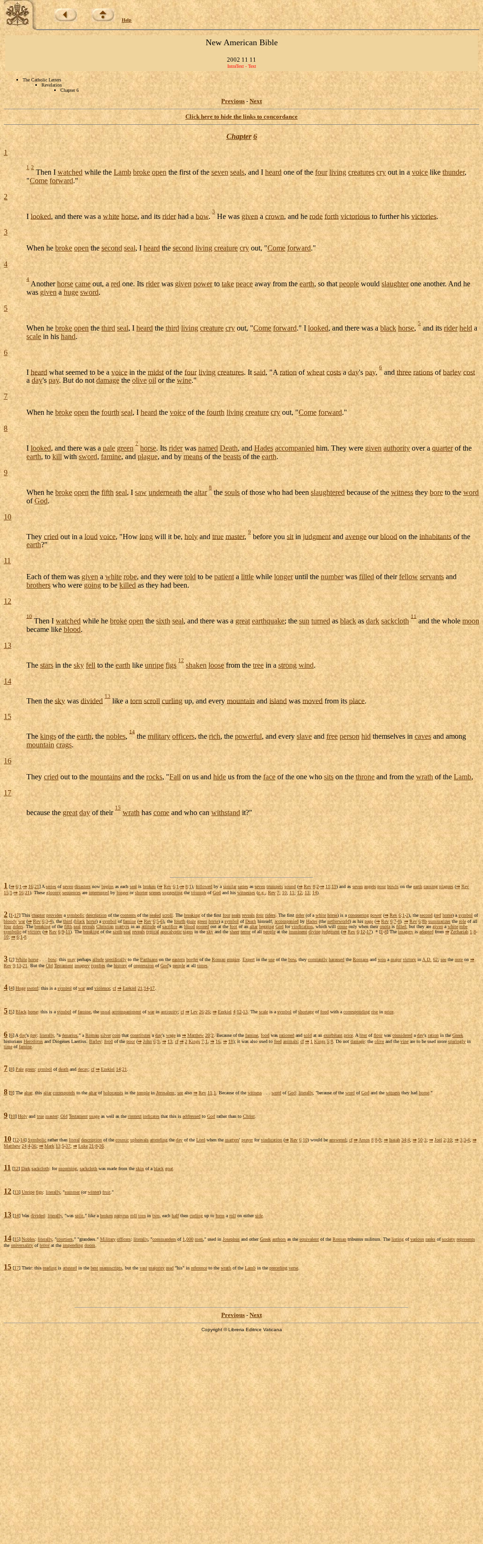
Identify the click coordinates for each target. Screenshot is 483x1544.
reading (50, 1267)
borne (424, 1092)
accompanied (294, 448)
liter (363, 1035)
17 (7, 793)
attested (70, 1267)
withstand (225, 812)
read (170, 1267)
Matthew (195, 1035)
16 (7, 761)
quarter (442, 448)
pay (370, 372)
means (192, 457)
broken (149, 886)
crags (64, 745)
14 (7, 681)
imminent (298, 931)
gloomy (53, 892)
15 (7, 716)
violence (102, 988)
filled (366, 577)
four (321, 172)
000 (189, 1239)
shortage (306, 1011)
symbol (465, 915)
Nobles (28, 1239)
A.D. (427, 959)
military (159, 736)
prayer (247, 1139)
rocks (154, 777)
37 (68, 1145)
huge (71, 292)
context (135, 1116)
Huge (20, 988)
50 (420, 1139)
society (448, 1239)
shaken (196, 665)
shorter (141, 892)
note (459, 959)
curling (172, 700)
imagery (405, 931)
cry (381, 172)
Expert (248, 959)
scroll (152, 700)
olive (139, 380)
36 (34, 1145)
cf (114, 988)
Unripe (28, 1192)
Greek (457, 1035)
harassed (336, 959)
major (396, 959)
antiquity (169, 1011)
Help (127, 20)
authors (279, 1239)
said (260, 372)
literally (47, 1035)
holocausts (113, 1092)
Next (256, 101)
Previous (233, 101)
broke (141, 172)
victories (423, 216)
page (369, 921)
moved (312, 700)
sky (79, 665)
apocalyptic (171, 931)
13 (7, 645)
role (462, 921)
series (51, 886)
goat (169, 1168)
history (120, 965)
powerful (248, 736)
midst (156, 372)
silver (105, 1035)
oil (152, 380)
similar (229, 886)
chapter (38, 915)
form (220, 1215)
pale (109, 448)
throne (365, 777)
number (332, 577)
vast (143, 1267)
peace (244, 284)
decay (83, 1069)
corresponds (64, 1092)
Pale (20, 1069)
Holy (22, 1116)
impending (73, 1245)
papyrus (121, 1215)
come (161, 812)
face (269, 777)
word (471, 492)
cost (469, 372)
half (175, 1215)
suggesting (172, 892)
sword (89, 292)
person (349, 736)
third (108, 328)
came (83, 284)
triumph (198, 892)
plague (148, 457)
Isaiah (394, 1139)
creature (226, 248)
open (159, 172)
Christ (249, 1116)
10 (7, 517)
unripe (154, 665)
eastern (178, 959)
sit (290, 536)
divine (314, 931)
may (71, 959)
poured (202, 926)
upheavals (139, 1139)
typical (152, 931)
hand (68, 336)
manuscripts (111, 1267)
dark (372, 621)
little (247, 577)
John (147, 1041)
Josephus (231, 1239)
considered (402, 1035)
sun (304, 621)
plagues (446, 886)
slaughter (395, 284)
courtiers (65, 1239)
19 (334, 886)
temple (143, 1092)
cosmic (122, 1139)
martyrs (122, 926)
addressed (191, 1116)
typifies (98, 965)
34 (403, 1139)
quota (385, 926)
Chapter (238, 136)
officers (183, 736)
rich (214, 736)
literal (74, 1139)
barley (452, 372)
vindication (302, 926)
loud (91, 536)
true (218, 536)
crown (274, 216)
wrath (424, 777)
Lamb (122, 172)
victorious (355, 216)
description (96, 915)
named (208, 448)
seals (237, 172)
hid (366, 736)
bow (202, 216)
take (228, 284)
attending (158, 1139)
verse (293, 1267)
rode (316, 216)
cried (51, 536)
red (115, 284)
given (250, 216)
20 (207, 1035)
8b (424, 921)
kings (48, 736)
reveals (248, 915)
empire (233, 959)
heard (273, 172)
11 (7, 561)
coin (116, 1035)
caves (423, 736)
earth (307, 284)
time (8, 1046)
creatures (361, 172)
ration (288, 372)
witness (402, 492)
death (63, 1069)
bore (436, 492)
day (353, 372)
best (94, 1267)
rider (169, 216)
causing (431, 886)
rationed (286, 1035)
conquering (358, 915)
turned (320, 621)
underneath (165, 492)
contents (128, 915)
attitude (149, 926)
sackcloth (395, 621)
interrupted (99, 892)
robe (130, 577)
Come (39, 181)
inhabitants (435, 536)
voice (420, 172)
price (388, 1011)
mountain (241, 700)
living (337, 172)
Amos (364, 1139)
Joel (438, 1139)
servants (432, 577)
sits (328, 777)
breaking (192, 915)
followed (204, 886)
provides (54, 915)
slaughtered (328, 492)
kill (57, 457)
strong (287, 665)
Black (21, 1011)
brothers (38, 585)
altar (200, 492)
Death (229, 448)
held (465, 328)
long (146, 536)
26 (201, 1011)
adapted (426, 931)
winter (94, 1192)
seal (129, 248)
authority (396, 448)
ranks (430, 1239)
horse (129, 216)
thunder (453, 172)
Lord (200, 1139)
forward (61, 181)
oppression (143, 965)
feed (278, 1041)
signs (188, 931)
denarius (69, 1035)
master (234, 536)
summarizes (439, 921)
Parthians (149, 959)
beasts (232, 457)
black (388, 328)
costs (333, 372)
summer (72, 1192)
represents (466, 1239)
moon (470, 621)
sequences (71, 892)
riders (270, 915)
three (404, 372)
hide (219, 777)
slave (304, 736)
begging (266, 926)
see (443, 959)
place (357, 700)
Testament (63, 965)
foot (233, 926)
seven (219, 172)
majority (157, 1267)
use (271, 959)
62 (435, 959)
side (259, 1215)
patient (224, 577)
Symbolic (37, 1139)
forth (332, 216)
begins (107, 886)
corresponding (356, 1011)
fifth (107, 492)
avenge (355, 536)
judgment (317, 536)
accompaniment (126, 1011)
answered (337, 1139)
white (111, 216)
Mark (49, 1145)
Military (108, 1239)
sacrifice (169, 926)
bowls (393, 886)
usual (105, 1011)
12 (7, 601)
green (125, 448)
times (202, 965)
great (242, 621)
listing (397, 1239)
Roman (218, 959)
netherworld (338, 921)
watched (70, 172)
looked (41, 216)
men (199, 1239)
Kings (194, 1041)
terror (245, 931)
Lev (194, 1011)
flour (378, 1035)
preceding (278, 1267)
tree (258, 665)
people (349, 284)
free (332, 736)
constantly (317, 959)
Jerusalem (165, 1092)
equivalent (309, 1239)
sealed (155, 915)
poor (130, 1041)
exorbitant (333, 1035)
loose (216, 665)
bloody (10, 921)
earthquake (268, 621)
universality (22, 1245)
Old (49, 965)
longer (283, 577)
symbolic (75, 915)
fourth (110, 412)
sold (308, 1035)
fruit (106, 1192)
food (324, 1011)
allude (98, 959)
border (192, 959)
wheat (316, 372)
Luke (83, 1145)
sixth (163, 621)
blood (388, 536)
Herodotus (33, 1041)
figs (171, 665)
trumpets (274, 886)
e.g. (261, 892)
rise (374, 1011)
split (79, 1215)
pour (381, 886)
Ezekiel (129, 988)
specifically (115, 959)
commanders (164, 1239)
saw (141, 492)
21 (36, 886)
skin (140, 1168)
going (92, 585)
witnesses (246, 892)
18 (230, 1041)
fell (90, 665)
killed (127, 585)
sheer (234, 931)
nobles (115, 736)
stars (46, 665)
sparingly (457, 1041)
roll (133, 1215)
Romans (360, 959)
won (382, 959)
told (190, 577)
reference (199, 1267)
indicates (151, 1116)
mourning (67, 1168)
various (417, 1239)
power (202, 284)
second (111, 248)
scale (33, 336)
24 (24, 1145)
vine (404, 1041)
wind (306, 665)
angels (370, 886)
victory (34, 931)
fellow (408, 577)
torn (136, 700)
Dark (25, 1168)
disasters (83, 886)
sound (290, 886)
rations (423, 372)
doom (89, 1245)
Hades (263, 448)
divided (92, 700)
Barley (95, 1041)
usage (94, 1116)
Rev (167, 886)
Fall (175, 777)
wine (184, 380)
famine (111, 457)
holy (191, 536)
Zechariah (459, 931)
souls (232, 492)
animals (290, 1041)
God (41, 501)
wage (170, 1035)
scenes (155, 892)
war (21, 921)
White (21, 959)
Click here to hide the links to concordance (241, 116)
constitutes (140, 1035)
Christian (105, 926)
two (155, 1215)
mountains (105, 777)
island (278, 700)
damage (107, 380)
